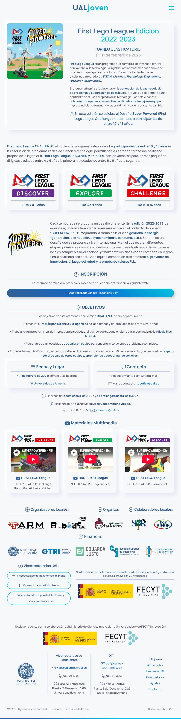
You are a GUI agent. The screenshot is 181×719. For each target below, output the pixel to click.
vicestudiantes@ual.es (71, 668)
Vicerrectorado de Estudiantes (41, 585)
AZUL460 (167, 709)
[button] (171, 8)
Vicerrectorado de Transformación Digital (41, 575)
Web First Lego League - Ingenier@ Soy (93, 293)
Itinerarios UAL (155, 671)
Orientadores (155, 677)
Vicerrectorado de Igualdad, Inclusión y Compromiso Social (41, 598)
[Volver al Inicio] (90, 8)
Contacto (155, 689)
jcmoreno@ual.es (107, 410)
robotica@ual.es (148, 383)
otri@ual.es (113, 663)
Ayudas (155, 683)
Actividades (155, 665)
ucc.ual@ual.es (112, 668)
